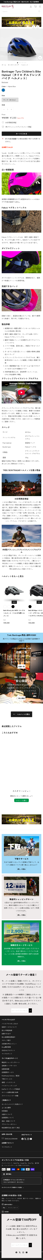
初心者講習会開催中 (8, 1037)
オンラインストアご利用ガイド (12, 1104)
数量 (3, 105)
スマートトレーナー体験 (10, 1096)
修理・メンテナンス (8, 1082)
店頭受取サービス (8, 1072)
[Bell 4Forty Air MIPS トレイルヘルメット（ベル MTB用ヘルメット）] (14, 602)
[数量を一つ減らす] (4, 109)
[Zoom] (40, 58)
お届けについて (7, 1114)
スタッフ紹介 (6, 1040)
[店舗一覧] (21, 658)
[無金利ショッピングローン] (21, 886)
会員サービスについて (9, 1027)
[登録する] (30, 1245)
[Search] (39, 11)
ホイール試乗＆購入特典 (10, 1092)
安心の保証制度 (7, 1030)
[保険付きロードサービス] (21, 932)
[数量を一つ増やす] (11, 109)
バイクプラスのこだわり (10, 1024)
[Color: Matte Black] (13, 606)
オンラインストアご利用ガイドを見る (12, 1187)
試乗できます (6, 1034)
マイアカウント (7, 1054)
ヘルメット (24, 65)
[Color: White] (34, 606)
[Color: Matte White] (9, 606)
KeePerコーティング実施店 (11, 1089)
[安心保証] (21, 688)
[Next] (37, 26)
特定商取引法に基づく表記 (11, 1128)
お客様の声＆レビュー (9, 1044)
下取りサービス (7, 1079)
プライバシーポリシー (9, 1124)
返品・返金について (8, 1121)
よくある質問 (6, 1108)
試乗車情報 (5, 1069)
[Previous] (33, 26)
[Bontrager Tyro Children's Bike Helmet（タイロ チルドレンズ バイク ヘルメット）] (14, 756)
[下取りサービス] (21, 846)
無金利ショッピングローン (11, 1062)
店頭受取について (8, 1118)
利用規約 (5, 1111)
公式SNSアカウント (8, 1050)
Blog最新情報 (6, 1047)
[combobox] (21, 11)
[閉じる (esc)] (40, 1214)
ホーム (4, 65)
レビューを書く (21, 800)
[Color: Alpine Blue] (5, 757)
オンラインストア (13, 65)
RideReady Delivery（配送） (11, 1076)
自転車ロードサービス (9, 1066)
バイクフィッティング (9, 1086)
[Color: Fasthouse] (5, 606)
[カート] (35, 6)
